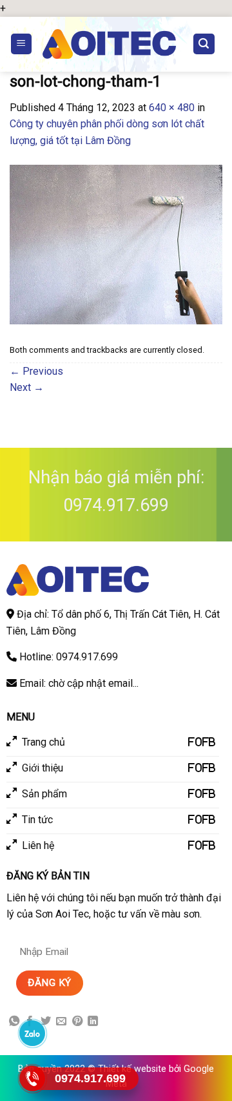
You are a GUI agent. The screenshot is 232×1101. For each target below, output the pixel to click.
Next (27, 387)
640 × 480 (172, 107)
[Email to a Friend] (61, 1021)
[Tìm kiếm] (204, 44)
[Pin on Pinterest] (77, 1021)
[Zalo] (32, 1033)
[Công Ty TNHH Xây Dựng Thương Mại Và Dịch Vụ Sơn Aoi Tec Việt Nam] (109, 44)
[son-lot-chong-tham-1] (116, 244)
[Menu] (21, 44)
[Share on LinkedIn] (93, 1021)
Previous (36, 371)
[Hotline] (32, 1078)
